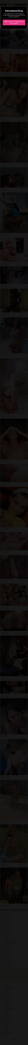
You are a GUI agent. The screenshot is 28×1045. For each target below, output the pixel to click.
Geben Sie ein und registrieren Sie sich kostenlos (14, 22)
